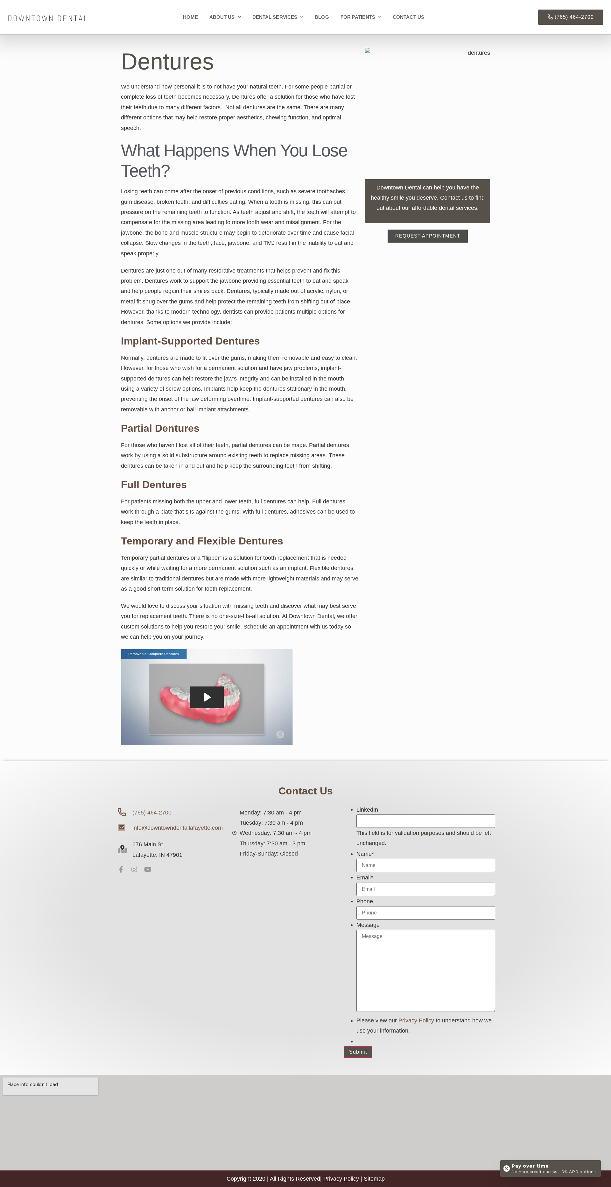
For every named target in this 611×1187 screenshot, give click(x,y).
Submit (358, 1052)
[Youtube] (147, 869)
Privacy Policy (416, 1020)
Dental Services (275, 17)
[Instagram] (134, 869)
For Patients (358, 17)
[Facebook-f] (121, 869)
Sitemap (374, 1179)
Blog (322, 17)
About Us (222, 17)
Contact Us (408, 17)
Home (190, 17)
